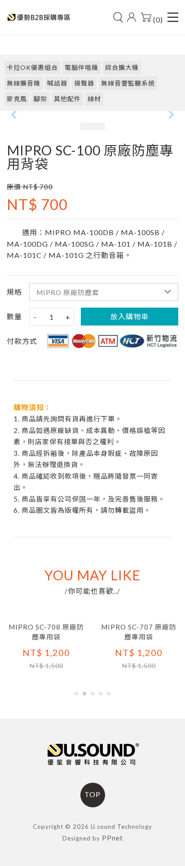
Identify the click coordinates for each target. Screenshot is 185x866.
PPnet (112, 837)
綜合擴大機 (122, 67)
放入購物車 (129, 316)
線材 (94, 99)
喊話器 (57, 83)
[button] (76, 693)
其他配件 (67, 99)
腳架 (40, 99)
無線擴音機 (23, 83)
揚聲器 (84, 83)
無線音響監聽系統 (128, 83)
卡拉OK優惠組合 (32, 67)
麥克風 (17, 99)
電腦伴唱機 (81, 67)
